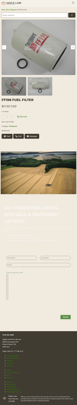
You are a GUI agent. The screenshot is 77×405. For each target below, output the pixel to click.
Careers (9, 366)
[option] (40, 86)
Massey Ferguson (13, 372)
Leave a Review (12, 389)
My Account (11, 384)
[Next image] (73, 47)
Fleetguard (13, 9)
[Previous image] (4, 47)
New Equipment (13, 356)
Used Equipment (13, 358)
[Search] (71, 15)
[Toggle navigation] (73, 3)
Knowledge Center (14, 392)
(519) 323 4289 (8, 335)
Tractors (10, 361)
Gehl (8, 375)
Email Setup (11, 387)
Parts (7, 9)
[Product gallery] (38, 47)
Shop (3, 9)
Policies (9, 382)
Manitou (10, 377)
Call (19, 136)
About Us (10, 363)
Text (8, 136)
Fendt (9, 370)
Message (33, 136)
